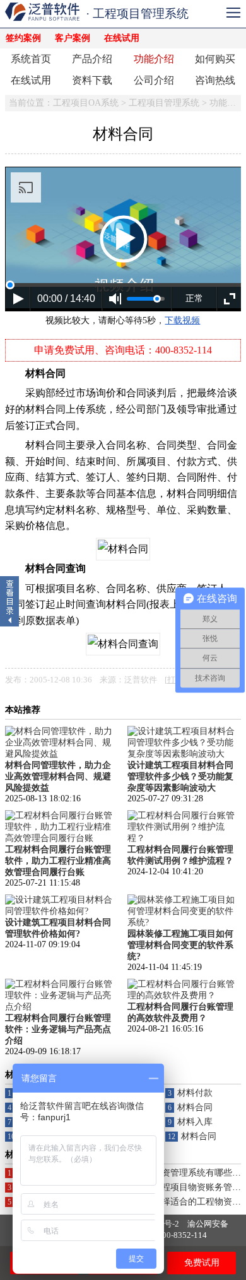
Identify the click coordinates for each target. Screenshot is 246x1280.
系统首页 (31, 58)
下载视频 (182, 320)
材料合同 (195, 1107)
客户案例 (72, 38)
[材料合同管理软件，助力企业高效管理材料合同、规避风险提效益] (62, 754)
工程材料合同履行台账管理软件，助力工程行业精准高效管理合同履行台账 (58, 861)
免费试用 (202, 1262)
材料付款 (195, 1093)
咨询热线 (215, 80)
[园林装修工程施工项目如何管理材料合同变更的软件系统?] (184, 922)
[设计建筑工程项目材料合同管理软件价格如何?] (62, 911)
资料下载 (92, 80)
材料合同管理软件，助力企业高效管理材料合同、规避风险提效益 (58, 776)
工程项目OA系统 (86, 103)
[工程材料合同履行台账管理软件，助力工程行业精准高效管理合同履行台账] (62, 838)
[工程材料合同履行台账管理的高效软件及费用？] (184, 995)
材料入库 (195, 1122)
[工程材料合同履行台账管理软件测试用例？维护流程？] (184, 838)
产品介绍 (92, 58)
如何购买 (215, 58)
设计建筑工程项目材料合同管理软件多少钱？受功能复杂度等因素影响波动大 (180, 776)
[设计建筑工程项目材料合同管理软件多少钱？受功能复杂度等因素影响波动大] (184, 754)
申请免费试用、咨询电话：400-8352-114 (123, 350)
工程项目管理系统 (164, 103)
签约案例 (23, 38)
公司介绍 (154, 80)
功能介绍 (154, 58)
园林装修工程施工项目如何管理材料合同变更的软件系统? (180, 945)
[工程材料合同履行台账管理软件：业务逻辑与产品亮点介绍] (62, 1006)
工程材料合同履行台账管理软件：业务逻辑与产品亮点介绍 (58, 1029)
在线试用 (121, 38)
